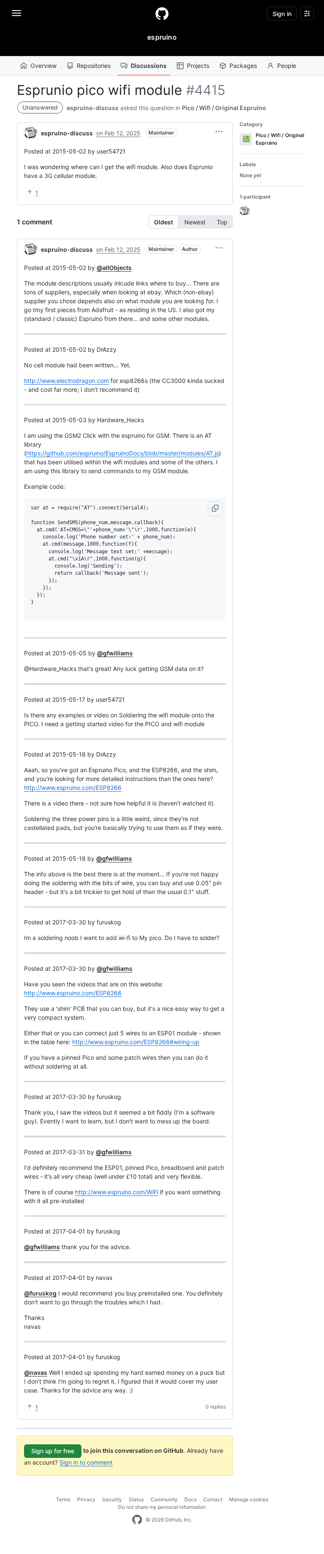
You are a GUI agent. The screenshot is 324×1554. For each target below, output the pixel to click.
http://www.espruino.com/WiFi (116, 1192)
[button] (219, 131)
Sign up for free (52, 1450)
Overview (43, 65)
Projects (198, 65)
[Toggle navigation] (16, 13)
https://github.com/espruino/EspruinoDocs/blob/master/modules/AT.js (122, 453)
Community (164, 1499)
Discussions (149, 65)
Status (136, 1499)
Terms (63, 1499)
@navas (35, 1372)
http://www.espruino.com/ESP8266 (73, 787)
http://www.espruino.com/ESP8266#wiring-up (136, 1041)
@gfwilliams (115, 653)
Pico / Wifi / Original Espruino (224, 107)
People (286, 65)
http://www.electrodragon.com (66, 380)
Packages (243, 65)
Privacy (86, 1499)
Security (112, 1499)
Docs (190, 1499)
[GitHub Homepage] (137, 1519)
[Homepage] (162, 13)
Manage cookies (248, 1499)
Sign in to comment (86, 1462)
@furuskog (40, 1293)
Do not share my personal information (162, 1507)
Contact (212, 1499)
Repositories (94, 65)
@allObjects (114, 267)
